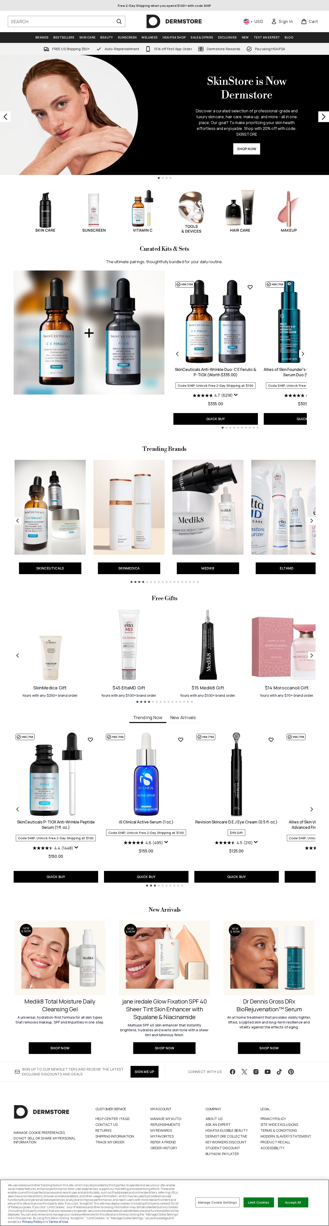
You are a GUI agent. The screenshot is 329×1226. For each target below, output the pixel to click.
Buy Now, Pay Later (222, 1153)
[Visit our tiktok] (279, 1072)
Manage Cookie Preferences (39, 1133)
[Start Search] (119, 21)
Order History (163, 1148)
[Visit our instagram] (256, 1072)
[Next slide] (323, 116)
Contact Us (106, 1124)
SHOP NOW (246, 148)
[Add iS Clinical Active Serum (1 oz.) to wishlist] (181, 739)
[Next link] (312, 521)
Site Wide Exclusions (279, 1124)
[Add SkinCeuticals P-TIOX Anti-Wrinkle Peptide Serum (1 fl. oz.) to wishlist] (90, 739)
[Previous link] (17, 521)
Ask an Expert (218, 1124)
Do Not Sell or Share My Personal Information (44, 1140)
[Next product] (303, 354)
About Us (214, 1118)
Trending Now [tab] (147, 717)
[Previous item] (17, 809)
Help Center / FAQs (112, 1118)
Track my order (110, 1142)
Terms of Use (58, 1222)
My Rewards (161, 1130)
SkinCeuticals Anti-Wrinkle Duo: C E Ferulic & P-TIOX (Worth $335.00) (215, 372)
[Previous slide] (5, 116)
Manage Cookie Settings (217, 1202)
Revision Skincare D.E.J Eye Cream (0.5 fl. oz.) (236, 822)
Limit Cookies (258, 1202)
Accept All (293, 1202)
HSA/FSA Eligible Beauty (227, 1130)
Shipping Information (114, 1136)
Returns (103, 1130)
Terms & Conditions (279, 1130)
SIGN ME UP (144, 1071)
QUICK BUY (215, 418)
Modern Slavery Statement (286, 1136)
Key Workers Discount (226, 1142)
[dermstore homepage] (174, 21)
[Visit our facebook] (232, 1072)
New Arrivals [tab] (183, 717)
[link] (282, 21)
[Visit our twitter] (244, 1072)
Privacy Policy (273, 1118)
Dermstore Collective (226, 1136)
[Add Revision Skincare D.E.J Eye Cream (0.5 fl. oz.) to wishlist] (271, 739)
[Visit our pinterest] (291, 1072)
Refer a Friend (163, 1142)
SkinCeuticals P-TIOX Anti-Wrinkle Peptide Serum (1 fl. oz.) (56, 824)
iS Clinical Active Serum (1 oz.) (146, 822)
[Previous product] (177, 354)
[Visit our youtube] (267, 1072)
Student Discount (223, 1148)
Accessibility (272, 1148)
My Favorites (162, 1136)
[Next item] (312, 809)
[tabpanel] (165, 809)
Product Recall (276, 1142)
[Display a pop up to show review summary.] (236, 395)
